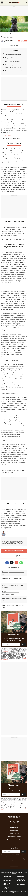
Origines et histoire (11, 58)
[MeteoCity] (21, 885)
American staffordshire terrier (11, 138)
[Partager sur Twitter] (21, 40)
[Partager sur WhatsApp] (26, 40)
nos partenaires (5, 651)
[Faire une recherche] (26, 3)
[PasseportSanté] (7, 889)
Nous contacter (14, 830)
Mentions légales (14, 833)
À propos (14, 827)
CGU (14, 843)
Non (18, 555)
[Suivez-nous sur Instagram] (18, 822)
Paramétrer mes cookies (14, 840)
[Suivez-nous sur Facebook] (10, 822)
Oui (12, 555)
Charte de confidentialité (14, 836)
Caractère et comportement (13, 61)
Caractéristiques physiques (13, 54)
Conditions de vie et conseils (13, 71)
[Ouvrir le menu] (2, 3)
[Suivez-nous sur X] (14, 822)
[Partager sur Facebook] (19, 40)
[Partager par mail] (24, 40)
